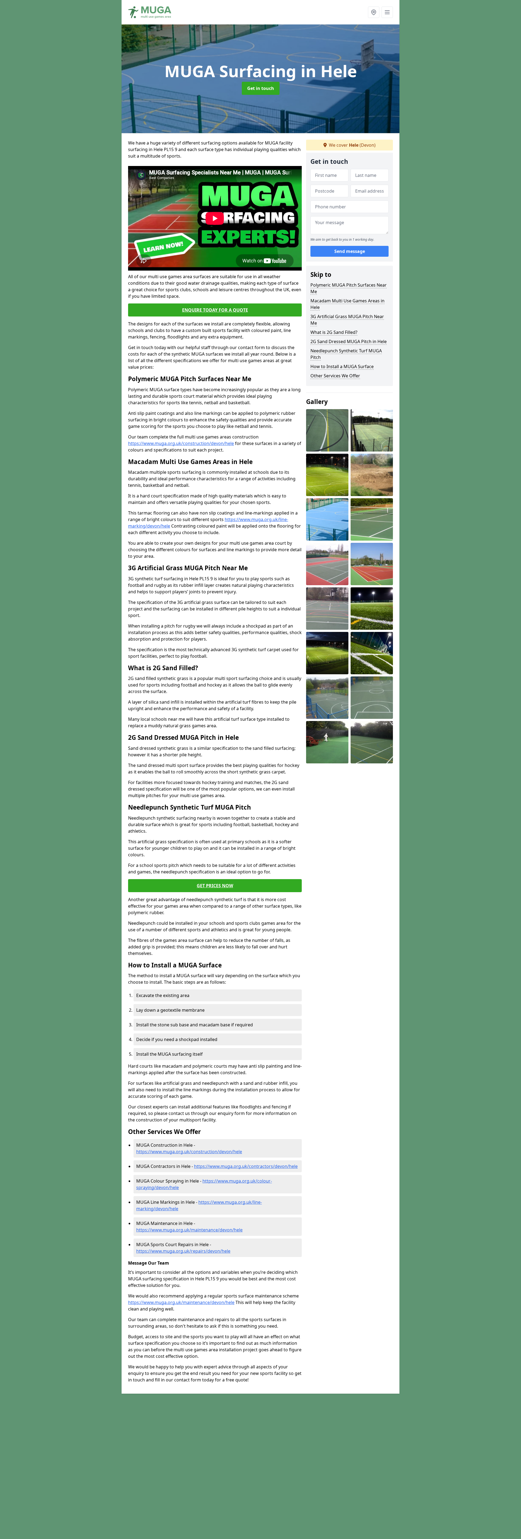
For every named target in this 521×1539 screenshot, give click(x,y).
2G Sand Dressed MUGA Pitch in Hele (348, 341)
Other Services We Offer (335, 376)
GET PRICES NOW (215, 886)
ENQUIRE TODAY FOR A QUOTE (215, 310)
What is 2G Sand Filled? (333, 332)
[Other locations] (373, 12)
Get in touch (260, 88)
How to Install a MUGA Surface (342, 366)
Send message (349, 251)
